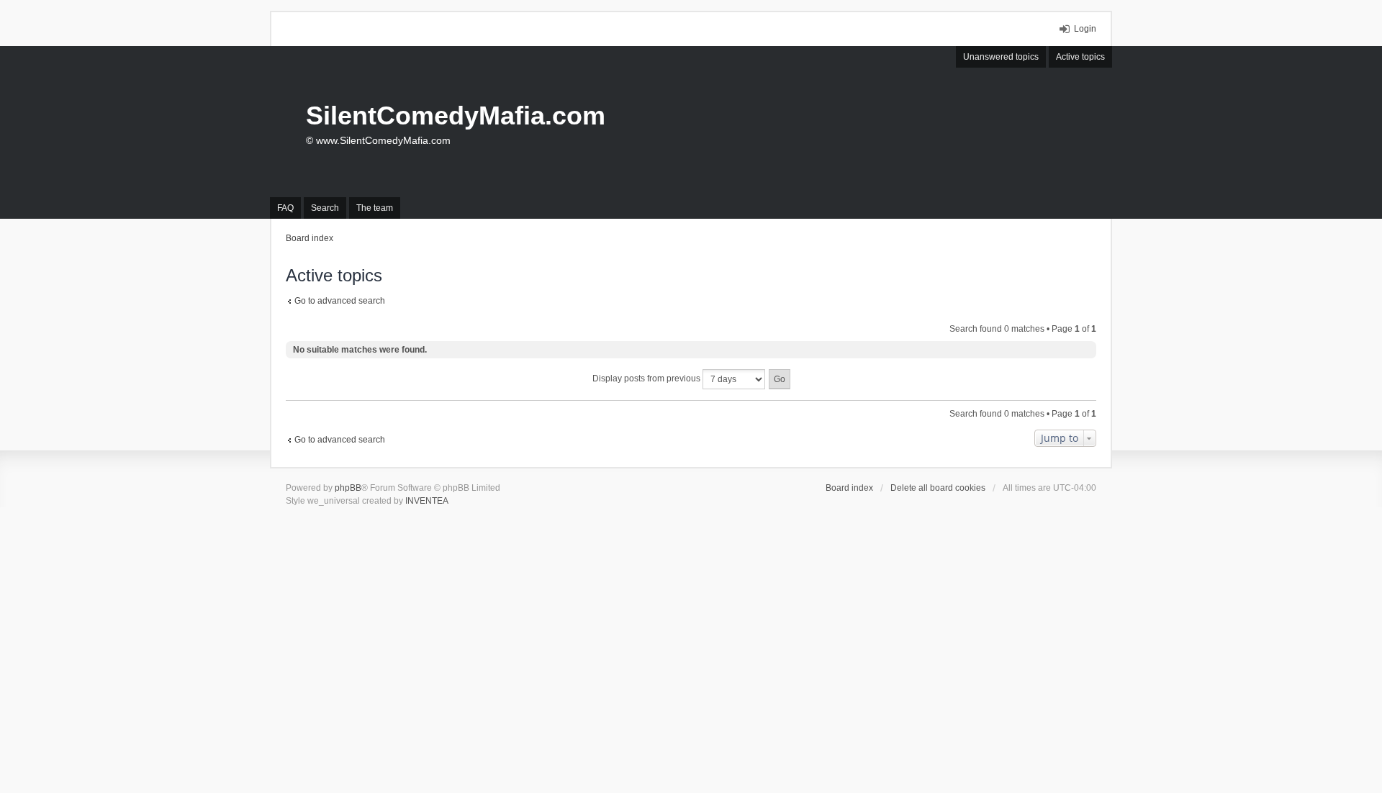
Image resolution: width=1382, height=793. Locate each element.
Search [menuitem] (325, 208)
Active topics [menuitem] (1080, 57)
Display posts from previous (647, 378)
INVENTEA (426, 501)
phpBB (348, 488)
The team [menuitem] (374, 208)
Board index (849, 488)
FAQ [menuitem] (285, 208)
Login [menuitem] (1085, 29)
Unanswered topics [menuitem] (1001, 57)
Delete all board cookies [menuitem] (937, 488)
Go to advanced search (339, 301)
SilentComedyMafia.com (455, 115)
